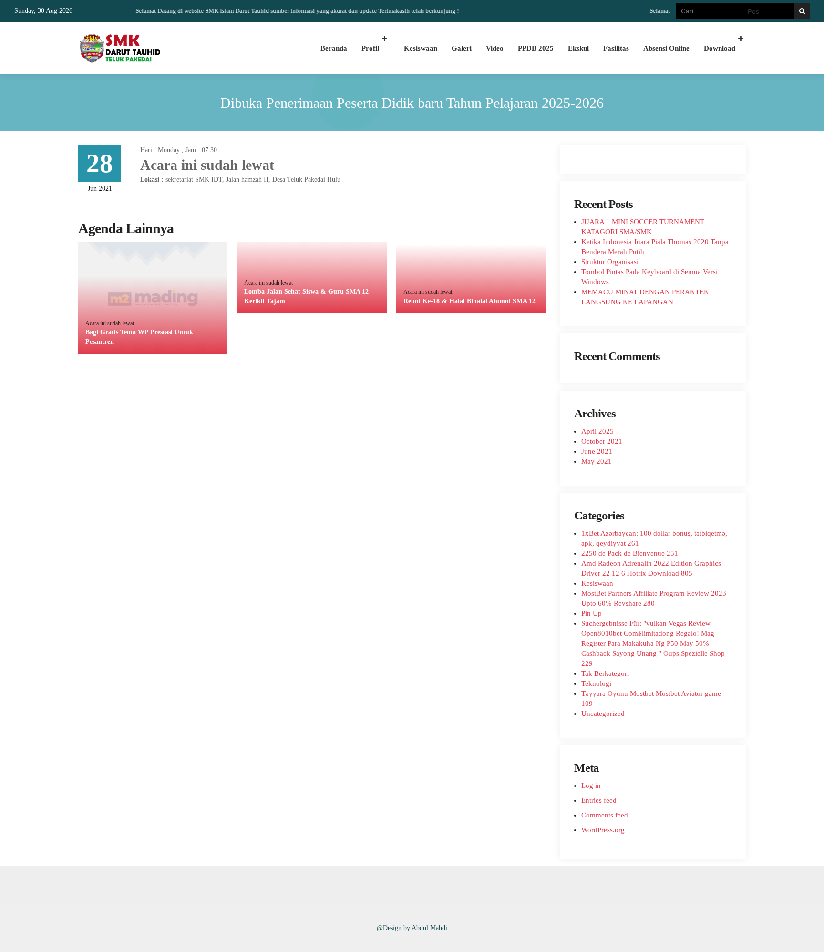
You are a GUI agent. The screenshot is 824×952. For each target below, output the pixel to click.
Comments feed (604, 815)
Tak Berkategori (605, 673)
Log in (591, 785)
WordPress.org (603, 830)
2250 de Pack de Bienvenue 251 (629, 553)
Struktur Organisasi (610, 262)
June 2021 (596, 451)
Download (719, 48)
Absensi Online (666, 48)
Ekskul (578, 48)
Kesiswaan (420, 48)
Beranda (333, 48)
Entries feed (599, 800)
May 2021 (596, 461)
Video (495, 48)
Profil (370, 48)
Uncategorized (603, 713)
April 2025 (597, 431)
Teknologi (596, 683)
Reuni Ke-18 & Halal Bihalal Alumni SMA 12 (469, 301)
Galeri (462, 48)
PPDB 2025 (536, 48)
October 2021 (601, 441)
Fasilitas (616, 48)
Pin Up (591, 613)
